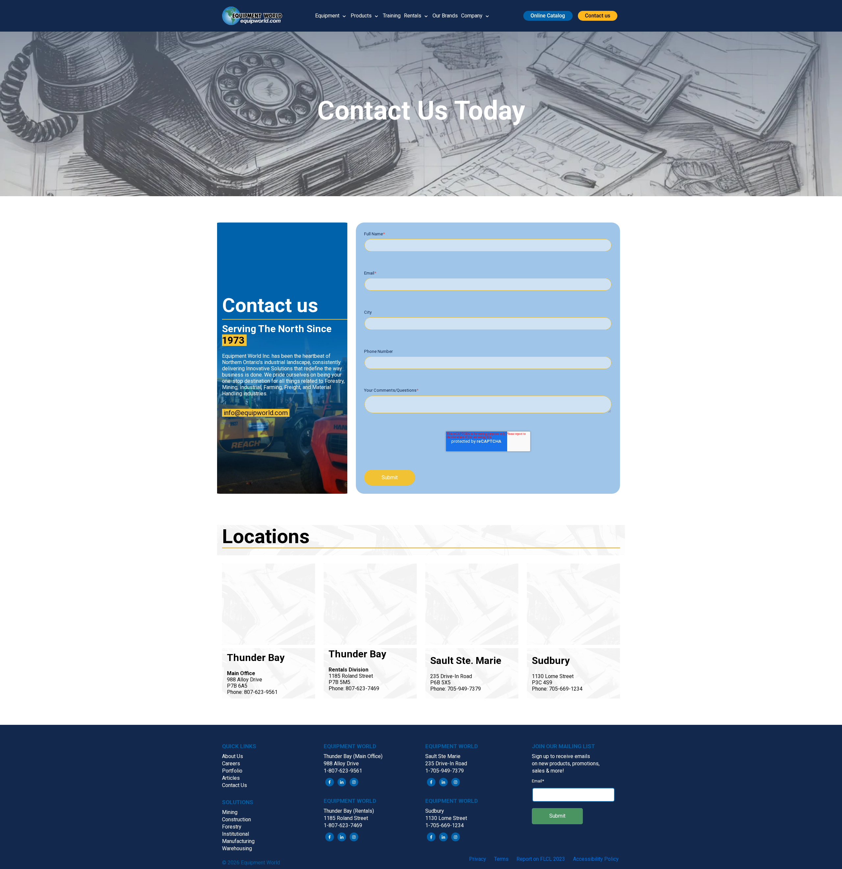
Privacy (477, 859)
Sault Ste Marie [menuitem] (442, 756)
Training (392, 16)
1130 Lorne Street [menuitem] (446, 818)
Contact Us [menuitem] (234, 785)
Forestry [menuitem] (231, 827)
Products (361, 16)
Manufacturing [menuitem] (238, 841)
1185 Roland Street (351, 676)
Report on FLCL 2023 (540, 859)
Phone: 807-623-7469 (354, 688)
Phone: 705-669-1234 (557, 689)
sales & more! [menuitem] (548, 771)
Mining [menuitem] (229, 812)
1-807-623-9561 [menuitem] (343, 771)
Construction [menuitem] (236, 819)
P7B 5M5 (339, 682)
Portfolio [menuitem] (232, 771)
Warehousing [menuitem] (237, 848)
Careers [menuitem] (231, 763)
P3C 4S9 (542, 682)
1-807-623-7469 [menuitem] (343, 825)
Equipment (327, 16)
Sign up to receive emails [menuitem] (561, 756)
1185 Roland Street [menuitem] (346, 818)
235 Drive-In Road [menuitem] (446, 763)
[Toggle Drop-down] (344, 15)
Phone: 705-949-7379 (455, 689)
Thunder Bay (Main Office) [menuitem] (353, 756)
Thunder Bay (256, 657)
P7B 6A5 (237, 686)
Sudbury (551, 660)
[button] (255, 16)
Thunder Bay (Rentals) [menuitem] (349, 811)
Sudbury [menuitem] (434, 811)
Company (472, 16)
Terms (501, 859)
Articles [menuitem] (231, 778)
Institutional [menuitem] (235, 834)
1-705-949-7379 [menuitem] (444, 771)
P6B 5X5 (440, 682)
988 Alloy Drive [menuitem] (341, 763)
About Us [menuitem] (232, 756)
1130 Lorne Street (553, 676)
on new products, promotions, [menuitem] (566, 763)
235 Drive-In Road (451, 676)
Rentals (412, 16)
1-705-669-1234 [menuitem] (444, 825)
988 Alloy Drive (244, 679)
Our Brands (445, 16)
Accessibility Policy (596, 859)
